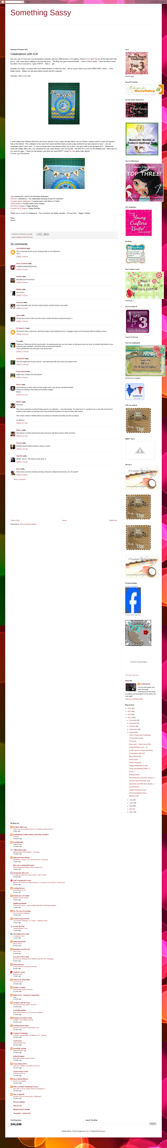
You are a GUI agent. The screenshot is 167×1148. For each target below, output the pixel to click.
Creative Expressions (21, 919)
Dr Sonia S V (21, 328)
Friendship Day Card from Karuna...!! (142, 778)
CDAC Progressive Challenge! (140, 735)
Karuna (19, 443)
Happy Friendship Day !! (137, 790)
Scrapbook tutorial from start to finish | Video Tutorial (29, 875)
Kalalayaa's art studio (21, 896)
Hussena (19, 302)
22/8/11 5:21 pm (22, 395)
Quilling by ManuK (19, 903)
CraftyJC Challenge (20, 1033)
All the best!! (133, 759)
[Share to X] (42, 234)
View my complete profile (134, 699)
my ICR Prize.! (134, 787)
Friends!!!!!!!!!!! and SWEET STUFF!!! (25, 1004)
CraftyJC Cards (19, 972)
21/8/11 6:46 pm (22, 282)
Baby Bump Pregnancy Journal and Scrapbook (28, 1012)
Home (64, 520)
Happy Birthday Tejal (19, 1050)
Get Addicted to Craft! (21, 934)
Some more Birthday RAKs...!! (139, 769)
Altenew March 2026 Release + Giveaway (26, 852)
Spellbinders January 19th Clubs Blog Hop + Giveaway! (30, 859)
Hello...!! (132, 772)
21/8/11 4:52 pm (22, 269)
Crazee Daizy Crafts (20, 1071)
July (131, 800)
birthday (18, 237)
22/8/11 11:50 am (22, 364)
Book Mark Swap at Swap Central (23, 1058)
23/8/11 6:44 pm (22, 475)
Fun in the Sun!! (18, 982)
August (132, 732)
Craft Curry (17, 1041)
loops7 (87, 1131)
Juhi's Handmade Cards (22, 880)
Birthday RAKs (134, 775)
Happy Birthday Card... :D (138, 747)
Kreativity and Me (19, 1049)
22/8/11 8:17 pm (22, 423)
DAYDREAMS (18, 842)
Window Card (134, 796)
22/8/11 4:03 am (22, 308)
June (131, 803)
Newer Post (15, 520)
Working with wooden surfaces (23, 989)
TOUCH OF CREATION (21, 980)
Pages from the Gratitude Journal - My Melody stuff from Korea (33, 829)
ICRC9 (12, 199)
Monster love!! (17, 974)
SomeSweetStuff (19, 942)
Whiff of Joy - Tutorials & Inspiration (26, 995)
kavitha (19, 276)
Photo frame (17, 951)
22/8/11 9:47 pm (22, 449)
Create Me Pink (19, 926)
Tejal (96, 59)
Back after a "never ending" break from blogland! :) (29, 1089)
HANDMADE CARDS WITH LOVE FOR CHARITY (31, 835)
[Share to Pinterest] (47, 234)
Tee (17, 341)
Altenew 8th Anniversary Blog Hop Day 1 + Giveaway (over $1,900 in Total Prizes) (39, 882)
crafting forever (19, 888)
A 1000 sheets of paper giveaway (141, 750)
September (133, 729)
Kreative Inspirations (131, 586)
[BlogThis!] (40, 234)
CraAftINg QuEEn (19, 1010)
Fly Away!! (132, 741)
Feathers (16, 836)
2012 (130, 714)
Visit (132, 675)
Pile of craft (17, 1106)
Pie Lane (72, 151)
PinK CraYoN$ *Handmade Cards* (25, 1087)
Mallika (19, 289)
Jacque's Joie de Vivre (21, 1003)
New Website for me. (19, 890)
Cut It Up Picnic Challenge (21, 913)
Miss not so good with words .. (24, 865)
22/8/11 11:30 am (22, 352)
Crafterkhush (145, 684)
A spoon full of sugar (18, 208)
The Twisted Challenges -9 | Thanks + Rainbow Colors (30, 920)
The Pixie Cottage (17, 206)
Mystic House (17, 943)
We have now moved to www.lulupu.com (26, 1027)
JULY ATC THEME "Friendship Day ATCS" (26, 1066)
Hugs (15, 997)
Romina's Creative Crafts (22, 1018)
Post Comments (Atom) (28, 524)
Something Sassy (40, 12)
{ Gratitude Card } (18, 936)
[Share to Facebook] (45, 234)
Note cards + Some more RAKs (140, 744)
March (131, 812)
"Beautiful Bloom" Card (20, 928)
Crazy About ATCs (20, 1064)
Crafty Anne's (15, 204)
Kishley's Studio (19, 987)
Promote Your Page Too (132, 615)
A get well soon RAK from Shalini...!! (141, 784)
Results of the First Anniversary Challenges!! (27, 1096)
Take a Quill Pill (18, 1094)
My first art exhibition (19, 1081)
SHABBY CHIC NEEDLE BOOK (23, 1020)
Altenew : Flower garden (20, 898)
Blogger (102, 1131)
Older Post (113, 520)
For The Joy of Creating (22, 911)
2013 (130, 711)
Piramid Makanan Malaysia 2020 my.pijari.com (27, 867)
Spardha (19, 456)
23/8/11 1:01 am (22, 462)
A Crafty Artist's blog (21, 957)
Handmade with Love (21, 873)
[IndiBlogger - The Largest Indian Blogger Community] (134, 399)
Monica (19, 402)
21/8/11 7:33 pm (22, 295)
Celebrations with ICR (137, 753)
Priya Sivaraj (21, 371)
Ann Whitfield (21, 248)
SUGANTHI (20, 359)
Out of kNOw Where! (20, 1079)
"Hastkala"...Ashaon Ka (22, 1113)
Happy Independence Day (138, 766)
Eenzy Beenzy (18, 964)
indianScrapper (19, 1056)
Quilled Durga (17, 844)
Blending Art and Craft (21, 949)
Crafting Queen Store (21, 1026)
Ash (88, 59)
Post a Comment (19, 479)
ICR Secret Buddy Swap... (138, 793)
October (132, 726)
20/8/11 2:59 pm (22, 257)
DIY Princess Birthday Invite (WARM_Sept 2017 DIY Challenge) (33, 959)
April (131, 809)
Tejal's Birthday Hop (19, 1043)
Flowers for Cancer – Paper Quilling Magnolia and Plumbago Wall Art (34, 905)
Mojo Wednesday (135, 756)
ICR (22, 59)
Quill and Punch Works (21, 858)
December (133, 720)
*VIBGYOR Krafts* (20, 850)
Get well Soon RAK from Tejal (139, 781)
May (131, 806)
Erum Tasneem (22, 263)
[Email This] (38, 234)
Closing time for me (19, 1073)
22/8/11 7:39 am (22, 321)
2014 (130, 708)
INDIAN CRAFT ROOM (21, 1109)
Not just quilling (19, 1102)
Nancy (18, 384)
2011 (130, 717)
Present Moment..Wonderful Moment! (25, 966)
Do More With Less (20, 827)
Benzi (18, 469)
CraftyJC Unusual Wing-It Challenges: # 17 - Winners (30, 1035)
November (133, 723)
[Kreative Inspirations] (133, 613)
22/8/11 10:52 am (22, 334)
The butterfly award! (136, 738)
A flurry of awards (135, 762)
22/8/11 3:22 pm (22, 377)
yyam (18, 315)
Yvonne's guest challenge (20, 201)
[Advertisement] (64, 500)
